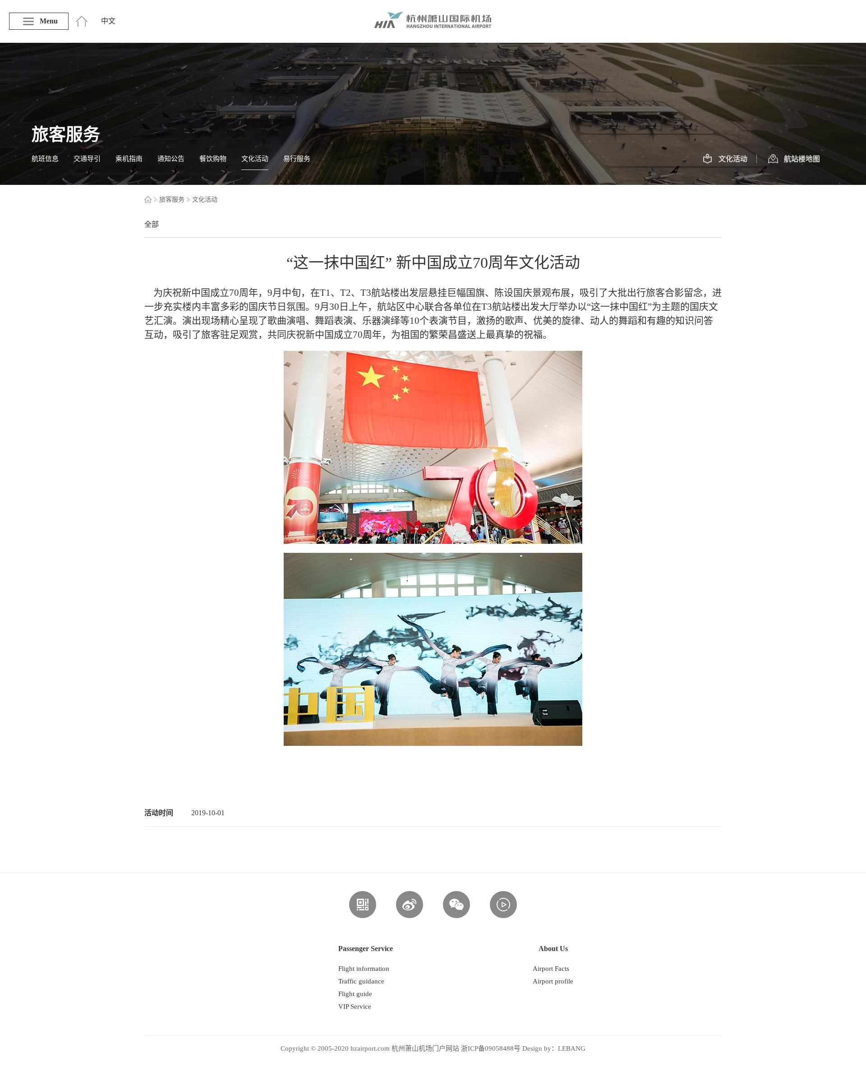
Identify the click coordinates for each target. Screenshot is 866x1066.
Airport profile (553, 981)
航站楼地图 (802, 159)
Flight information (363, 968)
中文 (108, 21)
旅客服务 (171, 199)
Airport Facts (551, 968)
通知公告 (170, 158)
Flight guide (355, 993)
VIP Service (354, 1006)
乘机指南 (129, 158)
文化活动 (254, 158)
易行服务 (296, 158)
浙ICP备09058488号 (491, 1048)
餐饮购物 (212, 158)
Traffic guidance (361, 981)
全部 (151, 224)
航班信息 (45, 158)
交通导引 (87, 158)
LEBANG (571, 1048)
